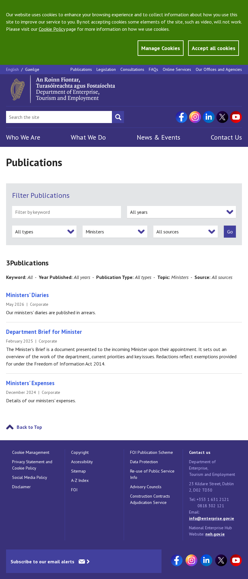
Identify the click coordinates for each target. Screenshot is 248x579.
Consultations (132, 69)
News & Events (158, 137)
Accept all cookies (213, 48)
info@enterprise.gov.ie (211, 518)
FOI (74, 489)
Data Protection (144, 461)
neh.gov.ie (215, 534)
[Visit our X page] (222, 117)
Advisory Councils (146, 486)
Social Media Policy (29, 477)
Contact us (199, 452)
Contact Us (226, 137)
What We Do (88, 137)
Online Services (177, 69)
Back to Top (29, 427)
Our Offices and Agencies (219, 69)
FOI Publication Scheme (151, 452)
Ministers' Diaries (27, 295)
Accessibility (82, 461)
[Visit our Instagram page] (195, 117)
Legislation (106, 69)
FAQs (153, 69)
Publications (81, 69)
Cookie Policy (52, 29)
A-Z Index (80, 480)
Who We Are (23, 137)
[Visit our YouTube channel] (236, 117)
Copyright (80, 452)
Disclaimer (21, 486)
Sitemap (78, 471)
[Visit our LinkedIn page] (209, 117)
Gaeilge (32, 69)
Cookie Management (30, 452)
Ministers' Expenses (30, 383)
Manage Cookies (160, 48)
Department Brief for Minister (44, 331)
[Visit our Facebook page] (181, 117)
